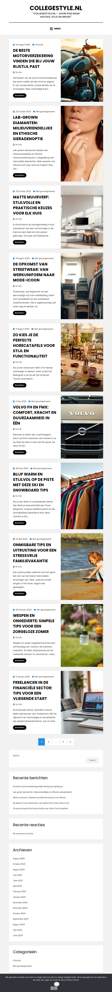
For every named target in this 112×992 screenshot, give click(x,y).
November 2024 (20, 908)
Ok (56, 984)
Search (16, 756)
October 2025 (19, 864)
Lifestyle (39, 45)
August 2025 (19, 870)
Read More (19, 95)
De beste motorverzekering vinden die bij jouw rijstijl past (33, 58)
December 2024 (20, 902)
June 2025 (18, 880)
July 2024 (17, 930)
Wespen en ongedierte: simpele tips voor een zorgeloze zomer (33, 623)
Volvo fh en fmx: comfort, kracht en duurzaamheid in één (34, 415)
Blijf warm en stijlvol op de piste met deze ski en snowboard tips (33, 482)
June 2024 (18, 935)
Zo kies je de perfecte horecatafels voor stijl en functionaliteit (34, 345)
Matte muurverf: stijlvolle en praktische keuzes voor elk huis (32, 205)
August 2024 (19, 924)
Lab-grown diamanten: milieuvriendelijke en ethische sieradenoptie (32, 128)
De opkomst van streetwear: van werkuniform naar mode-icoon (33, 272)
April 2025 (17, 886)
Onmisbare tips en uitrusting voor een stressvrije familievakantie (34, 553)
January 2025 (19, 897)
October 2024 (19, 913)
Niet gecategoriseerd (45, 111)
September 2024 (20, 919)
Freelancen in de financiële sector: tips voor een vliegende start (32, 690)
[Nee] (54, 988)
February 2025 (19, 891)
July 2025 (17, 875)
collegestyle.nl (56, 8)
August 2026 (19, 858)
